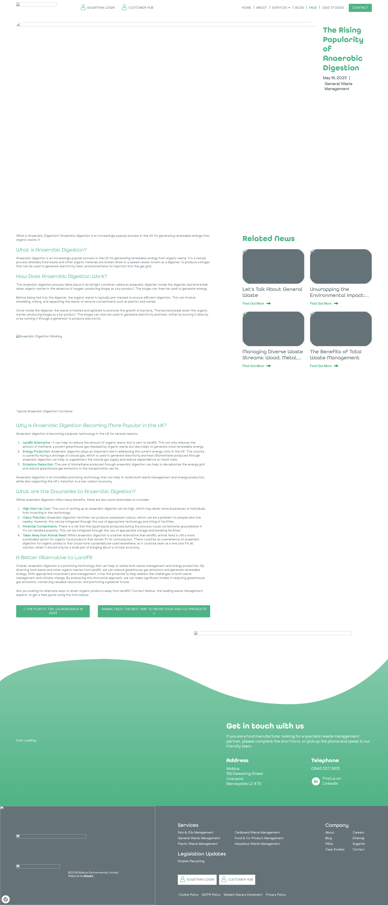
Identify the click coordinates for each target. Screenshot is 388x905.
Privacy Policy (276, 895)
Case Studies (333, 7)
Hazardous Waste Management (257, 844)
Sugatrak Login (101, 7)
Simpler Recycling (191, 861)
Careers (358, 832)
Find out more (253, 303)
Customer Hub (141, 7)
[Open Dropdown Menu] (289, 7)
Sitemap (359, 838)
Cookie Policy (188, 895)
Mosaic (88, 876)
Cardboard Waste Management (257, 832)
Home (246, 7)
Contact (360, 7)
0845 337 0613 (325, 769)
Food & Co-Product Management (259, 838)
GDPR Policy (211, 895)
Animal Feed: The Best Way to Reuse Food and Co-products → (154, 611)
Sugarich (359, 844)
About (261, 7)
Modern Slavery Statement (243, 895)
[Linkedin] (316, 781)
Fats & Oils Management (195, 832)
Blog (299, 7)
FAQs (313, 7)
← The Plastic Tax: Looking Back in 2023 (53, 611)
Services (279, 7)
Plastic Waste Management (198, 844)
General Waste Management (199, 838)
